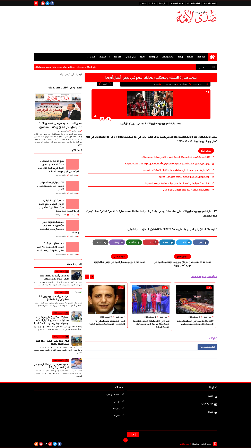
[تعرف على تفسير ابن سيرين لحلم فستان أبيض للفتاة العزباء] (76, 296)
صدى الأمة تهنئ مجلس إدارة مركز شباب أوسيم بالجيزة (52, 342)
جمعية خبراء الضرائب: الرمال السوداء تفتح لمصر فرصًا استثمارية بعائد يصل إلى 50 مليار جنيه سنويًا (59, 205)
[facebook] (52, 3)
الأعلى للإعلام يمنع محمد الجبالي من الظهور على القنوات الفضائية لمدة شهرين (176, 170)
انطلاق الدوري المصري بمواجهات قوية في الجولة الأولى (186, 190)
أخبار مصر (201, 57)
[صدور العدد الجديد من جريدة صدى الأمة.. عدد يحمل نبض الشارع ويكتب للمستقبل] (58, 106)
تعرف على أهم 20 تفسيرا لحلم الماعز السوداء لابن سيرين (54, 277)
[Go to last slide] (92, 277)
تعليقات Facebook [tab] (207, 347)
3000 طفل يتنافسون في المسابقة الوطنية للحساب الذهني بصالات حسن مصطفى (175, 157)
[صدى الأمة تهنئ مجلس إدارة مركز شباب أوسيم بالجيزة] (76, 340)
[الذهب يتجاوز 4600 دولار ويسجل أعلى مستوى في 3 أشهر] (72, 186)
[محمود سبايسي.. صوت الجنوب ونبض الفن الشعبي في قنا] (76, 363)
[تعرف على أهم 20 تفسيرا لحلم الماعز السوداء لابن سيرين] (76, 275)
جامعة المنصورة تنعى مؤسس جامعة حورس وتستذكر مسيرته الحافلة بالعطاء (59, 227)
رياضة (180, 57)
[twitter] (47, 3)
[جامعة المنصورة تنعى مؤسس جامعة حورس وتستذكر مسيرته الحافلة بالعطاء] (72, 225)
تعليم (142, 57)
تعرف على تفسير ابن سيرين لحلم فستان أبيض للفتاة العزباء (53, 297)
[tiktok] (46, 444)
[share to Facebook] (108, 118)
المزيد (92, 57)
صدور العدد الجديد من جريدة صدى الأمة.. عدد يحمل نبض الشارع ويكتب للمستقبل (60, 125)
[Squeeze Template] (215, 444)
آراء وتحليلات (104, 57)
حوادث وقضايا (168, 57)
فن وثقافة (153, 57)
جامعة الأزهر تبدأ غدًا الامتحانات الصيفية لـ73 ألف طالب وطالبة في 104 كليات (50, 247)
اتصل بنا (152, 3)
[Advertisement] (87, 29)
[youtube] (43, 3)
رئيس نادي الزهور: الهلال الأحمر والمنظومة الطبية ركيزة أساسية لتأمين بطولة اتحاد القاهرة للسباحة (167, 163)
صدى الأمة (76, 131)
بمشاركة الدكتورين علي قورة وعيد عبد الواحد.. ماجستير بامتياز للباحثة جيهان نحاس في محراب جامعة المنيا (51, 320)
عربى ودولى (130, 57)
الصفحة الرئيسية (210, 3)
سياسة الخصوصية (176, 3)
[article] (119, 259)
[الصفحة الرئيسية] (212, 57)
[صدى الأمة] (196, 16)
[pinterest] (41, 444)
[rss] (36, 444)
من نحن (143, 3)
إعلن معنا (162, 3)
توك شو (117, 57)
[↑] (125, 440)
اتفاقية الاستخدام (193, 3)
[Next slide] (87, 277)
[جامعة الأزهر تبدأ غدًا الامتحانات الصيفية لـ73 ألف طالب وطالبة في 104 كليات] (72, 247)
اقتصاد (190, 57)
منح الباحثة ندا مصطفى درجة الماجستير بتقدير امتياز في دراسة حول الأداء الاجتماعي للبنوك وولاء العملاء (66, 67)
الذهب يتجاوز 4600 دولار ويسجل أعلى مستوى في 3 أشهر (50, 186)
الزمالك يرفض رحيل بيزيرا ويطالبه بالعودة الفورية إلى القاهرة (184, 177)
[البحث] (36, 3)
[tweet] (102, 118)
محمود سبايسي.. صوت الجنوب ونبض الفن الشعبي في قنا (51, 365)
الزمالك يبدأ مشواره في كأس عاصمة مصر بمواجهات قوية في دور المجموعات (177, 183)
